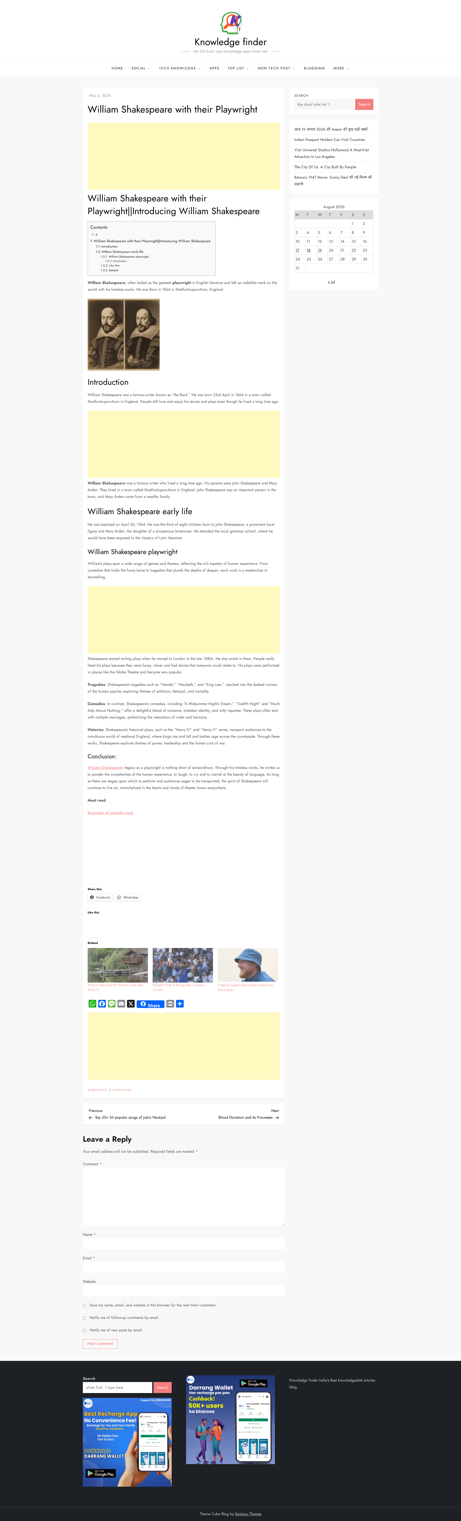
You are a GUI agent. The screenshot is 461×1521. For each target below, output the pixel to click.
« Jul (331, 281)
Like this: (114, 265)
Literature (122, 1090)
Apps (214, 68)
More (339, 68)
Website (89, 1281)
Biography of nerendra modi (111, 812)
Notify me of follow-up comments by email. (124, 1317)
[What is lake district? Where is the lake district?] (118, 965)
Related (113, 270)
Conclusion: (120, 261)
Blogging (314, 68)
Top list (236, 68)
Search (301, 95)
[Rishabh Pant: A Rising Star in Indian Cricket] (183, 965)
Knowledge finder (230, 42)
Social (139, 68)
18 (308, 250)
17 (297, 250)
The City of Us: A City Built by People (325, 167)
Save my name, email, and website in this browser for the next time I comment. (153, 1305)
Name (89, 1234)
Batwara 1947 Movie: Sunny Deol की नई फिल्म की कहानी (333, 181)
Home (117, 68)
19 (320, 250)
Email (89, 1258)
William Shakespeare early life (122, 251)
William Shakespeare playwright (128, 256)
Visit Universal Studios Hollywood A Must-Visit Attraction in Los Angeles (331, 153)
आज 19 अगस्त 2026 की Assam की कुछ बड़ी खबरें (331, 129)
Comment (92, 1164)
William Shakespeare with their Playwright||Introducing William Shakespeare (152, 241)
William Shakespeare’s (105, 767)
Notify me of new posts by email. (116, 1330)
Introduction (109, 246)
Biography (98, 1090)
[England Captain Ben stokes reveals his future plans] (248, 965)
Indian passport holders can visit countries (329, 139)
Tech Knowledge (177, 68)
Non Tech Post (274, 68)
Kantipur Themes (248, 1514)
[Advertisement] (184, 156)
